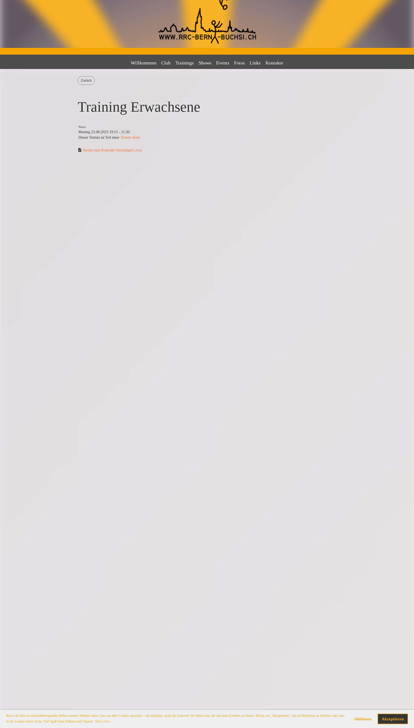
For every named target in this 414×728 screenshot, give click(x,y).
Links (255, 62)
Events (222, 62)
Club (166, 62)
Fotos (239, 62)
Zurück (86, 80)
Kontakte (274, 62)
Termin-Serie (130, 137)
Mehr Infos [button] (102, 721)
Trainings (184, 62)
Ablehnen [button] (363, 719)
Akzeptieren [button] (392, 719)
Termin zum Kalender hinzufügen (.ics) (112, 150)
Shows (205, 62)
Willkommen (143, 62)
